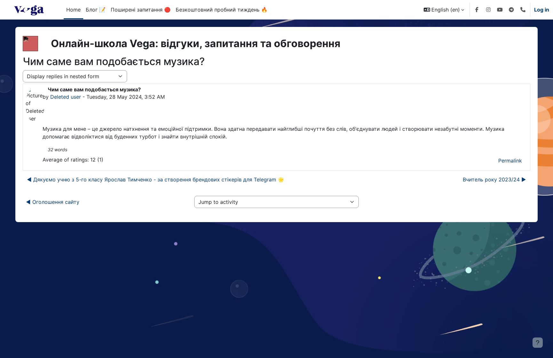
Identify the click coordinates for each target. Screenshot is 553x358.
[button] (444, 9)
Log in (541, 9)
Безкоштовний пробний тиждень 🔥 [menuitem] (222, 9)
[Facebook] (477, 9)
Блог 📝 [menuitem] (96, 9)
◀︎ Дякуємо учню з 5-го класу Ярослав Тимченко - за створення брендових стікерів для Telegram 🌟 (155, 179)
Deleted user (65, 97)
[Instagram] (488, 9)
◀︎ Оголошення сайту (52, 202)
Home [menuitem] (73, 9)
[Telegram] (511, 9)
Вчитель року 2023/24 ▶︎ (494, 179)
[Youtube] (500, 9)
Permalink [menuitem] (510, 160)
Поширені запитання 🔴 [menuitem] (141, 9)
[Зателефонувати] (523, 9)
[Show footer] (538, 342)
